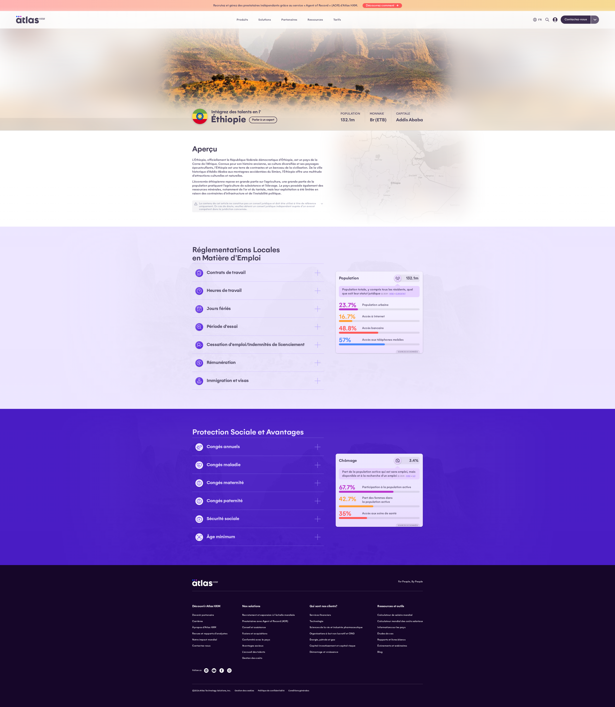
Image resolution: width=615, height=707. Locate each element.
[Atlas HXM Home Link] (30, 19)
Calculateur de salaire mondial (394, 615)
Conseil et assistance (254, 627)
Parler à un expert (263, 120)
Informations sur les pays (391, 627)
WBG (391, 294)
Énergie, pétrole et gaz (322, 639)
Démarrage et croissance (324, 652)
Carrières (197, 621)
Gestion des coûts (252, 658)
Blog (379, 652)
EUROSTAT (401, 294)
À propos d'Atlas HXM (204, 627)
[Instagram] (229, 670)
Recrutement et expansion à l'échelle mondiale (268, 615)
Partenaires (289, 19)
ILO (413, 476)
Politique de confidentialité (271, 690)
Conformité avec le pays (256, 639)
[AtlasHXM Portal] (555, 19)
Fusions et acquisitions (254, 633)
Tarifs (337, 19)
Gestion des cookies (244, 690)
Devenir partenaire (203, 615)
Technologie (316, 621)
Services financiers (320, 615)
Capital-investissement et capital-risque (332, 645)
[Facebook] (221, 670)
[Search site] (547, 20)
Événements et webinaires (392, 645)
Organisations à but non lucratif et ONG (332, 633)
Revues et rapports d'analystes (209, 633)
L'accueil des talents (253, 652)
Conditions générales (298, 690)
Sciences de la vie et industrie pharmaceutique (336, 627)
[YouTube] (214, 670)
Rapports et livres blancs (391, 639)
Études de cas (385, 633)
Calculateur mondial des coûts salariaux (400, 621)
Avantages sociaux (252, 645)
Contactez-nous (576, 19)
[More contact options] (595, 20)
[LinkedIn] (206, 670)
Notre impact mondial (204, 639)
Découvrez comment (380, 5)
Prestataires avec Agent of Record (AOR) (265, 621)
